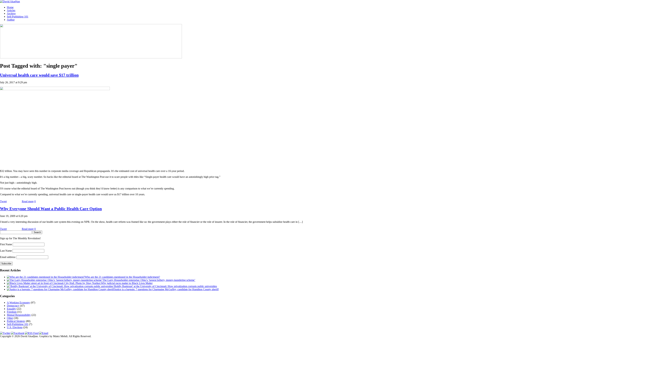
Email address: (8, 257)
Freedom (11, 311)
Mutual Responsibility (19, 314)
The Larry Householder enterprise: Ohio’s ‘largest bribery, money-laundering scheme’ (148, 280)
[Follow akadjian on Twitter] (5, 333)
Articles (11, 10)
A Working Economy (18, 302)
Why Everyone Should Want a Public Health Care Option (51, 208)
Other (10, 318)
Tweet (3, 201)
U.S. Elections (14, 327)
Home (10, 7)
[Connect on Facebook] (17, 333)
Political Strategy (16, 321)
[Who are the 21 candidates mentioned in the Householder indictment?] (46, 277)
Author (11, 19)
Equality (11, 308)
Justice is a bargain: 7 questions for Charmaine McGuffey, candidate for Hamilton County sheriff (166, 289)
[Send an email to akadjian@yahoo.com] (43, 333)
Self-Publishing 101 (17, 16)
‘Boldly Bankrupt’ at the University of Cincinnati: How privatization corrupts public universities (165, 286)
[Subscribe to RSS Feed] (32, 333)
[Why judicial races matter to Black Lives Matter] (54, 283)
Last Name (6, 250)
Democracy (13, 305)
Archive (11, 13)
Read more (28, 201)
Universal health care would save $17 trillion (39, 75)
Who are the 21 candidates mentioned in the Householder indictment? (122, 277)
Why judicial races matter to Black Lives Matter (127, 283)
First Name (6, 244)
